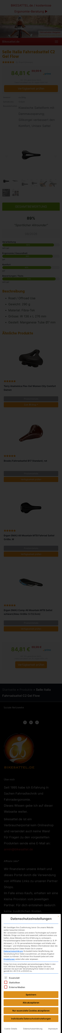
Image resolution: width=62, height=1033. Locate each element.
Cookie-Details (10, 1029)
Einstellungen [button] (9, 959)
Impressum (53, 1029)
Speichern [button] (31, 994)
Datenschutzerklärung (13, 951)
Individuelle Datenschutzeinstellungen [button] (31, 1018)
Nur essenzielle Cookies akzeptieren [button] (31, 1010)
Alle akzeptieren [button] (31, 1002)
